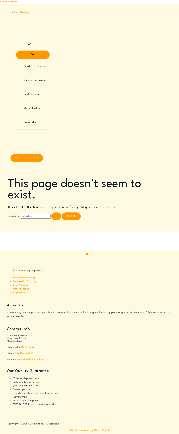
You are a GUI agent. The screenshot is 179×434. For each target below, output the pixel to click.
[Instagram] (92, 254)
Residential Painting (24, 278)
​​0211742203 (28, 347)
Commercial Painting (24, 281)
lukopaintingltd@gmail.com (30, 359)
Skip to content (8, 2)
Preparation (19, 292)
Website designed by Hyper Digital (89, 430)
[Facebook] (87, 254)
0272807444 (27, 353)
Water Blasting (21, 289)
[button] (29, 45)
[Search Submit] (56, 216)
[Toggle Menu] (33, 55)
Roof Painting (20, 285)
